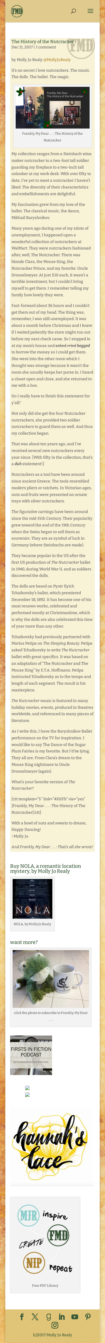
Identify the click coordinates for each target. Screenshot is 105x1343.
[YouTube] (74, 1317)
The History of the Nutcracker (42, 41)
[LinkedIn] (61, 1317)
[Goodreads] (48, 1317)
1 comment (46, 47)
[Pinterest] (88, 1317)
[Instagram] (55, 1326)
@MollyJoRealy (57, 59)
